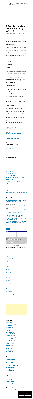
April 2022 (8, 330)
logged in (12, 148)
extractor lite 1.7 (9, 283)
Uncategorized (9, 128)
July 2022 (8, 325)
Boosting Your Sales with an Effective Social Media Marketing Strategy (16, 206)
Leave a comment (21, 33)
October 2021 (9, 340)
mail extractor (8, 272)
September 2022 (10, 324)
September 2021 (10, 342)
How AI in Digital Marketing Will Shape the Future (15, 164)
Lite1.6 (7, 298)
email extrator (8, 274)
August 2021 (9, 343)
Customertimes (8, 301)
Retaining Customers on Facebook (14, 203)
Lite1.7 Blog (8, 3)
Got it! (25, 395)
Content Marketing (10, 359)
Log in (7, 378)
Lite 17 (7, 256)
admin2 (8, 33)
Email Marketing (10, 362)
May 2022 (8, 329)
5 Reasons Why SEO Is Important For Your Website (15, 177)
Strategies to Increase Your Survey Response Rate (14, 167)
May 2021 (8, 348)
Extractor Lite (8, 267)
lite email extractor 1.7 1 (10, 293)
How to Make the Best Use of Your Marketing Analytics (16, 185)
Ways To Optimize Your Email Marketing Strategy (15, 166)
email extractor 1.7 (9, 291)
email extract (8, 280)
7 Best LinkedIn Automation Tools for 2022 (13, 187)
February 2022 (9, 333)
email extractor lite (9, 275)
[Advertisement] (16, 12)
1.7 (6, 286)
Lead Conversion (10, 364)
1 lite (6, 288)
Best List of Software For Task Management (13, 160)
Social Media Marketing (11, 367)
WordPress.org (9, 383)
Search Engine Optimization (12, 365)
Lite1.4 (7, 296)
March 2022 (9, 332)
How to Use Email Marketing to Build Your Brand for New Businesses (16, 222)
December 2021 (10, 337)
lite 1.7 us (7, 269)
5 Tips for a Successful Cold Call (11, 173)
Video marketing (10, 370)
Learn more (28, 393)
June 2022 (8, 327)
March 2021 (8, 351)
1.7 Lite (7, 264)
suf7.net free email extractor (11, 290)
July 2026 (8, 322)
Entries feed (9, 379)
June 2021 (8, 346)
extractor (7, 271)
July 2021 (8, 345)
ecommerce (9, 360)
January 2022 (9, 335)
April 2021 (8, 350)
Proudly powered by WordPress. (14, 395)
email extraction (8, 282)
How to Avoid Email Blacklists (11, 175)
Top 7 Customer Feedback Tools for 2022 (13, 162)
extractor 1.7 (8, 278)
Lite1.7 (7, 251)
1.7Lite (7, 266)
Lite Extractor (8, 261)
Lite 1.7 (7, 253)
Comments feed (10, 381)
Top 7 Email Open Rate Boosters (11, 179)
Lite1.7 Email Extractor (10, 258)
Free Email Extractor (10, 6)
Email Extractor (8, 263)
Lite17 (7, 255)
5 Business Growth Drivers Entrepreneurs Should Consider (16, 192)
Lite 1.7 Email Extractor (10, 259)
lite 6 (6, 285)
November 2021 (10, 338)
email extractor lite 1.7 (10, 277)
